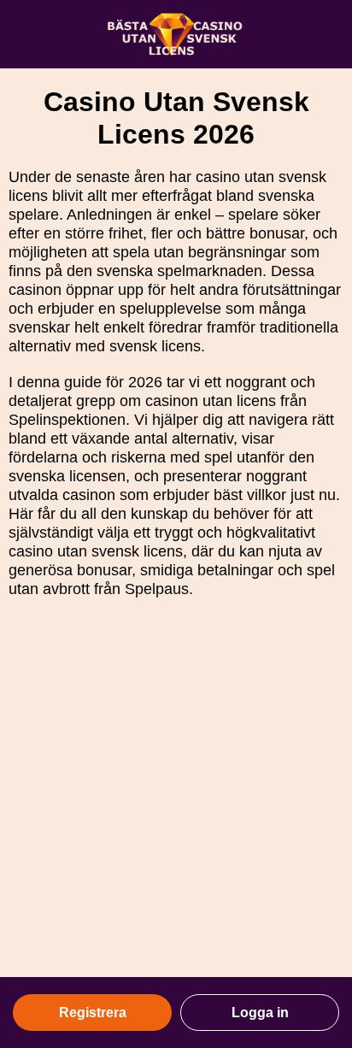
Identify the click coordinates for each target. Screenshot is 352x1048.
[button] (322, 878)
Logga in (260, 1012)
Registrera (92, 1012)
